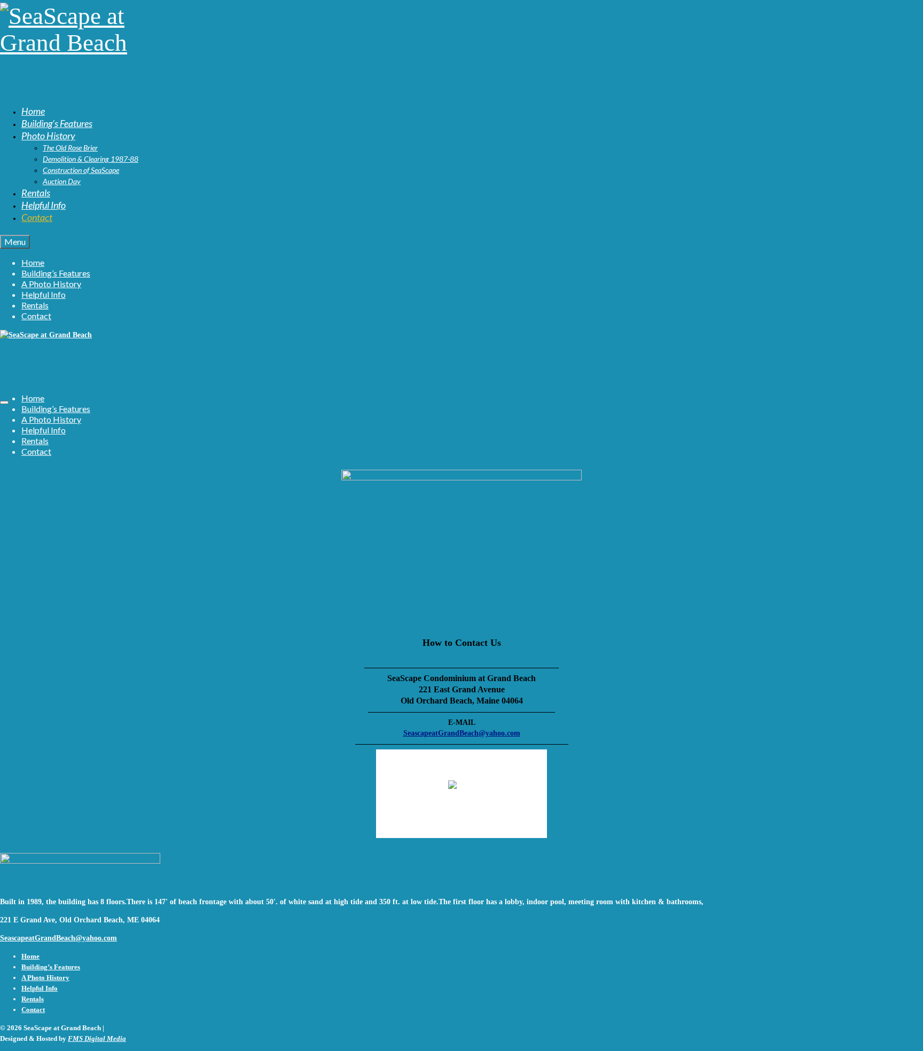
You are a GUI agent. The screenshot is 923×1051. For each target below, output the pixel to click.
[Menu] (4, 402)
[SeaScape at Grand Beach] (461, 47)
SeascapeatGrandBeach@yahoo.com (461, 733)
